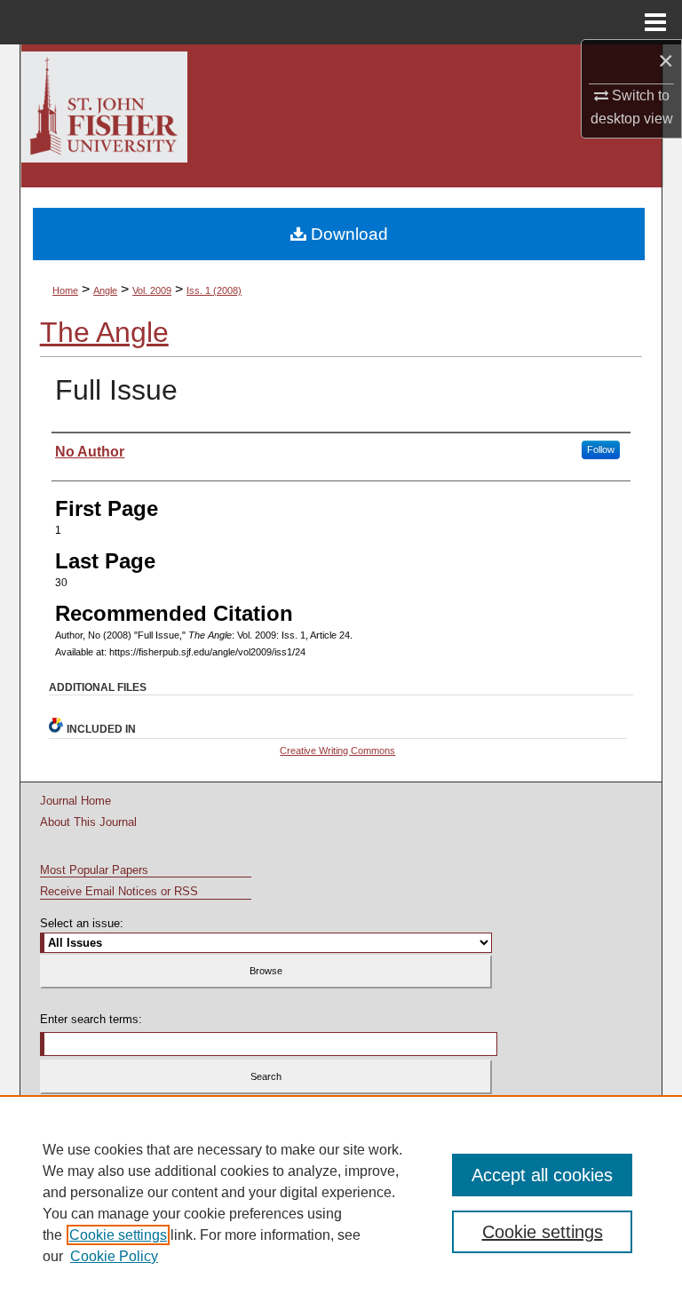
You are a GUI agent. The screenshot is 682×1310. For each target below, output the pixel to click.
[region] (341, 1202)
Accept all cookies (542, 1175)
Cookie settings (118, 1235)
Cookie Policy (114, 1256)
